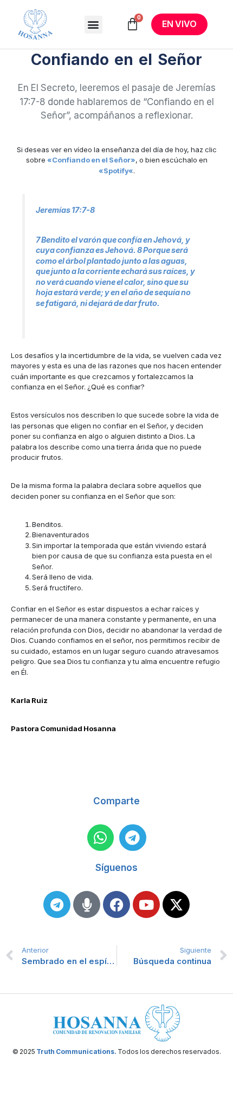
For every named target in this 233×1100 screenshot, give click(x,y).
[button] (93, 25)
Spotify (115, 170)
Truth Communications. (76, 1051)
